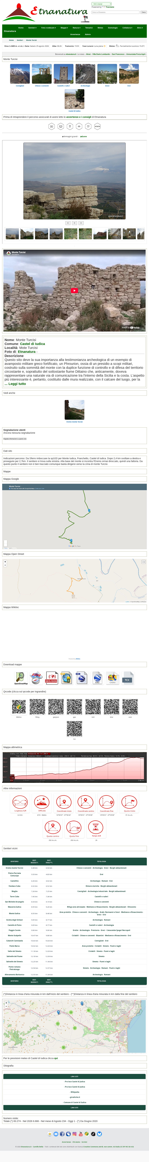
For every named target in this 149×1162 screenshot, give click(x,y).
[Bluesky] (99, 1134)
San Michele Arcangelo (14, 902)
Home (20, 28)
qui (56, 1058)
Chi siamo (76, 1142)
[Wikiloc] (87, 1134)
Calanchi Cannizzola (14, 941)
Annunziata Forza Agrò (97, 54)
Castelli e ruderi (63, 86)
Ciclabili (75, 935)
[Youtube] (80, 1134)
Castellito (14, 881)
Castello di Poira (14, 925)
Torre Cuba (14, 896)
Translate (110, 7)
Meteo (100, 28)
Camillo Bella (38, 1147)
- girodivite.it (74, 1097)
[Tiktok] (93, 1134)
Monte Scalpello (14, 935)
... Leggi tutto (15, 384)
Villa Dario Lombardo (63, 54)
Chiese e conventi (42, 86)
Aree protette (65, 912)
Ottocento (132, 907)
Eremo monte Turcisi (75, 422)
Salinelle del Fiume (14, 956)
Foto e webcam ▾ (48, 28)
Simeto (106, 946)
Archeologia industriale (98, 891)
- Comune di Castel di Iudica (74, 1102)
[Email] (55, 1134)
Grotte (75, 930)
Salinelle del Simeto (14, 961)
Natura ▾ (76, 28)
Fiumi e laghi (115, 946)
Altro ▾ (140, 28)
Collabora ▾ (127, 28)
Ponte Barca (14, 946)
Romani (105, 881)
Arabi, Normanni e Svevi (110, 912)
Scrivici (84, 1142)
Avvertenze (75, 34)
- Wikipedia (74, 1092)
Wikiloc (78, 659)
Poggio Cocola (14, 930)
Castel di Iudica (74, 111)
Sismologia (113, 28)
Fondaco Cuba (14, 886)
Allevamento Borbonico (14, 974)
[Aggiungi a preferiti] (49, 1134)
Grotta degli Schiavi (14, 920)
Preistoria (95, 930)
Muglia (14, 891)
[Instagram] (74, 1134)
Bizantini (100, 935)
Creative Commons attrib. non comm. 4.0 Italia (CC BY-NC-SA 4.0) (108, 1147)
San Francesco (80, 54)
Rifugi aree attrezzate (76, 907)
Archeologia (85, 86)
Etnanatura (26, 352)
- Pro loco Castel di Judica (74, 1081)
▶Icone (84, 136)
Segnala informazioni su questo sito (15, 439)
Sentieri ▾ (32, 28)
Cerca (144, 12)
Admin (88, 34)
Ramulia (112, 54)
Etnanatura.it (26, 1147)
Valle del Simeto (14, 951)
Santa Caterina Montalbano (129, 54)
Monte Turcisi (31, 40)
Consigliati (20, 86)
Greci (107, 86)
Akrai (50, 54)
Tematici (89, 28)
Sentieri (20, 40)
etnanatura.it (33, 54)
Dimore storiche (92, 886)
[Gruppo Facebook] (68, 1134)
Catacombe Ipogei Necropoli (118, 930)
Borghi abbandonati (118, 868)
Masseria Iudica (14, 907)
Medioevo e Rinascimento (97, 907)
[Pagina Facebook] (62, 1134)
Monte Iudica (14, 913)
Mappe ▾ (64, 28)
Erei (129, 86)
